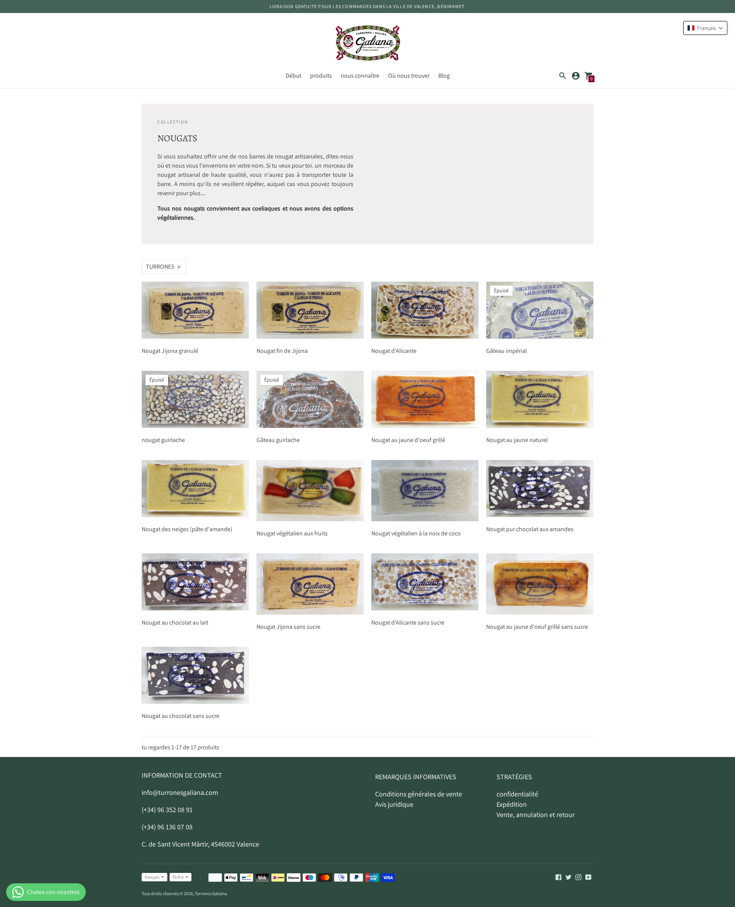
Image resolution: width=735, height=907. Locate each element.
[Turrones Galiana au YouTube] (588, 877)
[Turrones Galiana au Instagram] (578, 877)
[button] (705, 27)
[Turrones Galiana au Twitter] (568, 877)
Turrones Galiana (211, 893)
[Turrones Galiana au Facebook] (558, 877)
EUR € (178, 877)
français (152, 877)
